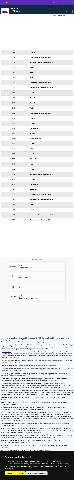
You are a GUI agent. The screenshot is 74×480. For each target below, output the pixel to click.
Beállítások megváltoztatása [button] (36, 473)
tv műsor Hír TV (6, 352)
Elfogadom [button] (9, 473)
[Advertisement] (37, 33)
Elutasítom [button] (20, 473)
